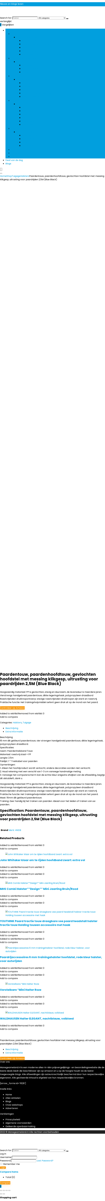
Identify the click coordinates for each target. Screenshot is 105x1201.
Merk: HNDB (15, 830)
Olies (24, 47)
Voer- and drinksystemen (25, 156)
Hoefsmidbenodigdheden (24, 58)
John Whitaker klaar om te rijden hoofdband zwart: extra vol (42, 860)
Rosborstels (28, 138)
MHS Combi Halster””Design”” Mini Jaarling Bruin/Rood (39, 889)
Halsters (26, 114)
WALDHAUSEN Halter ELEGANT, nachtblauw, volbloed (37, 1018)
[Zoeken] (67, 18)
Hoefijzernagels (30, 68)
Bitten (25, 107)
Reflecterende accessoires (36, 93)
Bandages (27, 82)
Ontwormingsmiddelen (34, 50)
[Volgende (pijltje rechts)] (4, 1193)
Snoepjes (16, 149)
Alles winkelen (13, 1098)
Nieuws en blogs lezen (11, 3)
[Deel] (6, 1190)
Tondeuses (27, 145)
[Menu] (1, 169)
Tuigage (15, 100)
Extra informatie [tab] (14, 731)
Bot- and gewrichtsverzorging (38, 40)
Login (3, 1168)
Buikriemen (28, 110)
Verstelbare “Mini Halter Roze (20, 990)
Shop (9, 176)
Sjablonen (27, 142)
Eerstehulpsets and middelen (37, 44)
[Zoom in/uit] (1, 1190)
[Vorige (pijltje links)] (1, 1193)
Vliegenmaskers (30, 96)
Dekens (26, 86)
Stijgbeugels (28, 121)
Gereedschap (29, 65)
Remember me (11, 1164)
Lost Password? (45, 1160)
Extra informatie (14, 1052)
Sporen (26, 117)
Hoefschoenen (30, 89)
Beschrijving (11, 1049)
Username (5, 1157)
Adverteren (11, 1108)
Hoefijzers (27, 72)
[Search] (1, 173)
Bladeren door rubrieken (18, 30)
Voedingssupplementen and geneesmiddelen (46, 54)
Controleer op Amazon (12, 707)
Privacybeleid (12, 1119)
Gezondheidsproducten (23, 33)
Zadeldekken (29, 124)
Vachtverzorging (20, 128)
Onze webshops (14, 1104)
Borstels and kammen (34, 135)
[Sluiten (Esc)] (9, 1190)
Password (5, 1160)
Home (3, 176)
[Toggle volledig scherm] (4, 1190)
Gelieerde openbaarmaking (20, 1126)
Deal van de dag (14, 160)
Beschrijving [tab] (11, 728)
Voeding (15, 153)
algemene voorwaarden (18, 1123)
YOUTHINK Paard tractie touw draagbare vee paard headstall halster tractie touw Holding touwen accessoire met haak (48, 923)
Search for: (6, 17)
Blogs (8, 163)
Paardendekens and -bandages (28, 76)
